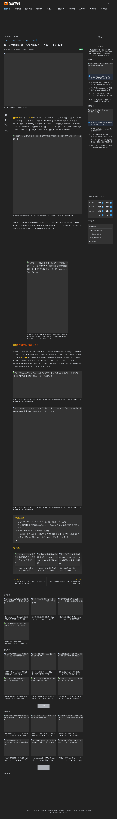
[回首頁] (14, 3)
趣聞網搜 (61, 9)
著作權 (55, 810)
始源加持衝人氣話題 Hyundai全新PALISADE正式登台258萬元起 (43, 537)
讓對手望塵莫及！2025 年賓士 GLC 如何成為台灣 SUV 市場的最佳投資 (70, 673)
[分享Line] (6, 120)
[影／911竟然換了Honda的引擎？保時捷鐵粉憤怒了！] (43, 661)
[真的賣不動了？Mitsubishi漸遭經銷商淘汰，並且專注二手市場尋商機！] (16, 661)
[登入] (108, 3)
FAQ (34, 810)
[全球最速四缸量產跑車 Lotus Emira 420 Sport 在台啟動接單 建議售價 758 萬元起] (70, 723)
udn (5, 36)
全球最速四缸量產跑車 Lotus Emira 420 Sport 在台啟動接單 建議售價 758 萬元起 (48, 526)
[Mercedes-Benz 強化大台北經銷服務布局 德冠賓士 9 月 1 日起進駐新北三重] (25, 559)
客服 (37, 810)
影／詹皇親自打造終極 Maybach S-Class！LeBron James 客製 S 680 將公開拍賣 (43, 618)
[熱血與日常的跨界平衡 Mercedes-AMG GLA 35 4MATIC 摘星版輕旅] (16, 631)
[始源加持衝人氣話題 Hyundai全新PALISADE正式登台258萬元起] (70, 747)
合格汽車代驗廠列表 (95, 230)
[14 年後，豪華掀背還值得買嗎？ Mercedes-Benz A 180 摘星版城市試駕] (47, 559)
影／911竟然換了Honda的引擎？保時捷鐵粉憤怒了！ (42, 673)
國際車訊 (28, 9)
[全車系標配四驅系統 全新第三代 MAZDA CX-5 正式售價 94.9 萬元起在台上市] (16, 747)
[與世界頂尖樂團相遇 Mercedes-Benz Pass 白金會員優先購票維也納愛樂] (69, 559)
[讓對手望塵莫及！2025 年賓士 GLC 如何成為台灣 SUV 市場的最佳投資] (70, 661)
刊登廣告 (28, 810)
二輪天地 (71, 9)
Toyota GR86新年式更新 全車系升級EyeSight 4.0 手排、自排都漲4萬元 (43, 759)
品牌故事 (82, 9)
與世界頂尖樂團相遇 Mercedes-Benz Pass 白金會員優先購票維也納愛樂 (69, 569)
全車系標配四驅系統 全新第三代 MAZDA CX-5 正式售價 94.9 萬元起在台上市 (16, 759)
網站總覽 (88, 810)
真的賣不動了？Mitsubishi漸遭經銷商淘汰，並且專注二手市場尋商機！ (16, 673)
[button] (112, 3)
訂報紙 (75, 810)
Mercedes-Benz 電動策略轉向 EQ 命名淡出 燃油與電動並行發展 (16, 697)
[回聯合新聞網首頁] (6, 3)
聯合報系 (69, 810)
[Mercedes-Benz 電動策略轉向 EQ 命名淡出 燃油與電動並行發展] (16, 686)
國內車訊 (7, 9)
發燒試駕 (17, 9)
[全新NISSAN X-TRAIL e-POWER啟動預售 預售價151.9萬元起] (43, 723)
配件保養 (93, 9)
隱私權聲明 (61, 810)
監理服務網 (93, 242)
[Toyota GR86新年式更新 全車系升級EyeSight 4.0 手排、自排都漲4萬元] (43, 747)
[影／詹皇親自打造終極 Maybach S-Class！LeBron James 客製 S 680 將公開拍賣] (43, 606)
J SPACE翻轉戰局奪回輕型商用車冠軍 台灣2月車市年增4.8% (43, 697)
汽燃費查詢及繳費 (95, 238)
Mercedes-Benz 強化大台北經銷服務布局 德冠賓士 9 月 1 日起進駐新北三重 (25, 569)
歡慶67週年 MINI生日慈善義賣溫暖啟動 (33, 530)
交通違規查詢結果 (95, 234)
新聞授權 (43, 810)
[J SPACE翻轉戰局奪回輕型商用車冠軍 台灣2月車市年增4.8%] (43, 686)
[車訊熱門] (112, 106)
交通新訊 (50, 9)
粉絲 (19, 40)
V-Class (25, 40)
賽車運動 (104, 9)
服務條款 (50, 810)
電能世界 (39, 9)
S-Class (33, 40)
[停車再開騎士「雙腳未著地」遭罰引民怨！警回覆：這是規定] (70, 686)
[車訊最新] (112, 59)
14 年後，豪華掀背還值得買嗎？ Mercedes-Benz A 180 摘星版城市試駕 (47, 569)
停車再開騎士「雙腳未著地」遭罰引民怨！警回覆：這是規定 (69, 697)
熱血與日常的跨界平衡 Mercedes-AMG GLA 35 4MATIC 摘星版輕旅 (16, 642)
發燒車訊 (9, 36)
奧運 (14, 40)
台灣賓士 (7, 40)
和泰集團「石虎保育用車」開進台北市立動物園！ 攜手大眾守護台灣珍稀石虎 (48, 534)
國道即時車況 (93, 227)
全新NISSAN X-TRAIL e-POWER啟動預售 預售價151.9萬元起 (42, 522)
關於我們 (81, 810)
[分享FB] (6, 115)
